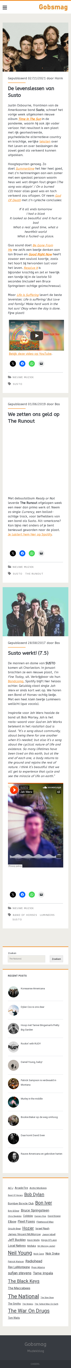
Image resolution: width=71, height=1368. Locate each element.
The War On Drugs (29, 1311)
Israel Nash (42, 1228)
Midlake (31, 1245)
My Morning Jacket (46, 1246)
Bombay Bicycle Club (21, 1203)
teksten (44, 141)
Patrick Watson (16, 1261)
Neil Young (20, 1253)
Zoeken (12, 953)
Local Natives (17, 1245)
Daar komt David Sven (33, 1135)
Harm (59, 78)
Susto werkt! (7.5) (35, 611)
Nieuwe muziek (23, 377)
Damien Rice (40, 1216)
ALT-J (10, 1188)
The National (23, 1296)
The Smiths (14, 1303)
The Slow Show (47, 1297)
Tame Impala (43, 1273)
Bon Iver (43, 1203)
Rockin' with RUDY (31, 1043)
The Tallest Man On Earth (46, 1304)
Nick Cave (39, 1254)
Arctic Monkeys (38, 1188)
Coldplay (28, 1215)
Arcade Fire (21, 1187)
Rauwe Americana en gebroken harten (41, 1153)
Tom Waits (14, 1317)
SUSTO (18, 384)
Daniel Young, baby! (31, 1062)
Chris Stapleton (15, 1216)
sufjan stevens (19, 1273)
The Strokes (27, 1304)
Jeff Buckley (17, 1240)
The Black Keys (24, 1281)
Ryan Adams (38, 1267)
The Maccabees (19, 1288)
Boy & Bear (13, 1211)
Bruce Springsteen (35, 1210)
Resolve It (31, 268)
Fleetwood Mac (45, 1221)
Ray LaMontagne (19, 1267)
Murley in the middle (32, 1098)
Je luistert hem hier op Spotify (30, 534)
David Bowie (54, 1216)
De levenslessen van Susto (35, 47)
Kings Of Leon (49, 1240)
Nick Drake (52, 1253)
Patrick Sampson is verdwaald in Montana (38, 1082)
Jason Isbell (48, 1234)
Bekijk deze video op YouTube (30, 354)
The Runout (34, 573)
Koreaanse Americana (33, 988)
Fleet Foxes (26, 1221)
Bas (57, 404)
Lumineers (47, 915)
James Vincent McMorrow (24, 1234)
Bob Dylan (34, 1194)
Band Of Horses (25, 915)
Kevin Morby (33, 1240)
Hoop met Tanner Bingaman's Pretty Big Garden (40, 1027)
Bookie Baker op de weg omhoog (39, 1117)
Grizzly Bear (14, 1228)
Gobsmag (35, 1344)
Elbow (12, 1221)
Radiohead (33, 1261)
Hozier (28, 1228)
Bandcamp (15, 681)
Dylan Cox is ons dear (32, 1007)
